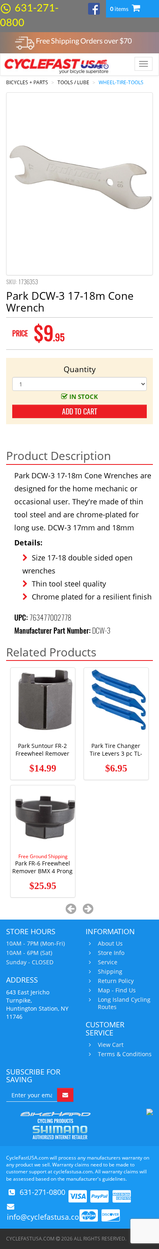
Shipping (110, 971)
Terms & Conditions (125, 1054)
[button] (71, 908)
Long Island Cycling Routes (124, 1003)
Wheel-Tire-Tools (121, 82)
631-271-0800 (42, 1192)
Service (107, 962)
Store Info (111, 953)
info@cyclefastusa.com (46, 1217)
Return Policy (116, 981)
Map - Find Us (117, 990)
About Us (110, 943)
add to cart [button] (79, 411)
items (120, 8)
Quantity (80, 369)
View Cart (111, 1044)
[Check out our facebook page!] (94, 7)
